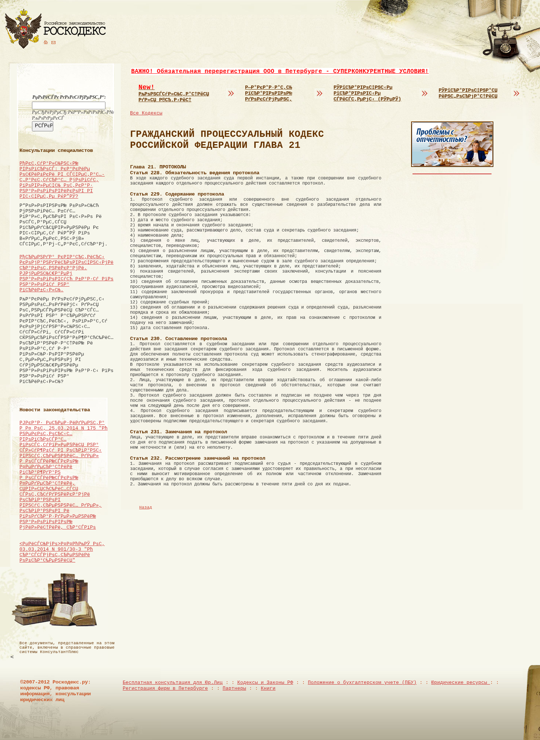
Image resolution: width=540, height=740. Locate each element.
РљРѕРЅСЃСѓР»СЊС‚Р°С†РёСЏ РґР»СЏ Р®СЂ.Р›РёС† (173, 93)
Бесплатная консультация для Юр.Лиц (173, 682)
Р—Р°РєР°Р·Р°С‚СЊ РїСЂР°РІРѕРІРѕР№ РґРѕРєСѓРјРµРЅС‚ (268, 93)
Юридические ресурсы (460, 682)
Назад (145, 507)
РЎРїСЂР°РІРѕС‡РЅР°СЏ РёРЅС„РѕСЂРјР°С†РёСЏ (468, 93)
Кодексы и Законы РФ (265, 682)
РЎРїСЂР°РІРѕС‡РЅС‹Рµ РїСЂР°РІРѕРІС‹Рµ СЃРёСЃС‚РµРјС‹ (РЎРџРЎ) (367, 93)
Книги (268, 688)
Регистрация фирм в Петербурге (165, 688)
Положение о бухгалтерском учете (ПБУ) (362, 682)
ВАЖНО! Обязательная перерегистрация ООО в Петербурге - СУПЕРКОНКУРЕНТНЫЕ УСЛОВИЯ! (280, 71)
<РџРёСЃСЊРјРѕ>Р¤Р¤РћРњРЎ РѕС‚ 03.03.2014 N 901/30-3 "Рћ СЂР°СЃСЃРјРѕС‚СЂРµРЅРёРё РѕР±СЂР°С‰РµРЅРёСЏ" (62, 552)
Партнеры (234, 688)
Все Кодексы (146, 113)
